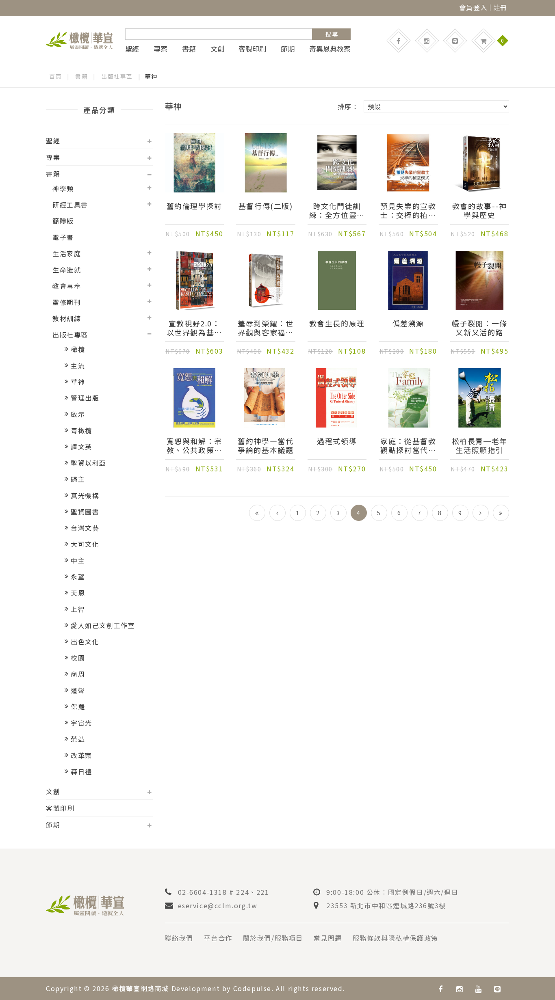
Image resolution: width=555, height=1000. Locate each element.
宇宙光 (81, 723)
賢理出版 (85, 398)
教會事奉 (66, 286)
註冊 (500, 7)
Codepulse (252, 988)
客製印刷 (252, 49)
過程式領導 (337, 441)
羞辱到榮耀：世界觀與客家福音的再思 (265, 328)
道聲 (78, 690)
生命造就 (66, 269)
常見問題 (328, 938)
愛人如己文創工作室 (103, 625)
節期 (288, 49)
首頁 (55, 76)
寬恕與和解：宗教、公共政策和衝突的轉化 (194, 445)
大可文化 (85, 544)
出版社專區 (117, 76)
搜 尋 (331, 34)
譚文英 (81, 446)
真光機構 (85, 495)
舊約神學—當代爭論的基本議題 (265, 445)
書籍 (189, 49)
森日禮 (81, 771)
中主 (78, 560)
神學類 (63, 188)
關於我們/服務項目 (273, 938)
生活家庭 (66, 253)
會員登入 (473, 7)
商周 (78, 674)
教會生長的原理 (337, 323)
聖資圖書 (85, 511)
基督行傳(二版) (265, 206)
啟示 (78, 414)
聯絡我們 (179, 938)
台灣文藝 (85, 528)
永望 (78, 576)
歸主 (78, 479)
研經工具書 (70, 205)
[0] (483, 40)
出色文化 (85, 641)
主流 (78, 365)
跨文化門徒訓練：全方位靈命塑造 (337, 210)
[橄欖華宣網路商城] (79, 39)
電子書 (63, 237)
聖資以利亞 (88, 463)
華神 (78, 382)
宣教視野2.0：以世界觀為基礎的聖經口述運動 (194, 328)
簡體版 (63, 221)
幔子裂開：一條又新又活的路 (479, 328)
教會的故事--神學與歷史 (479, 210)
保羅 (78, 706)
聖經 (132, 49)
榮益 (78, 739)
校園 (78, 658)
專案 (160, 49)
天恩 (78, 593)
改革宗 (81, 755)
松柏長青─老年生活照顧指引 (479, 445)
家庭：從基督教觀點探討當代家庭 (408, 445)
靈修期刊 (66, 302)
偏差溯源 (408, 323)
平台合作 (218, 938)
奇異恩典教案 (330, 49)
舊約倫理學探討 (194, 206)
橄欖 (78, 349)
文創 (217, 49)
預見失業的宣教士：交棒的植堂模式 (408, 210)
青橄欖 (81, 430)
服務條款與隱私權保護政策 (395, 938)
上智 (78, 609)
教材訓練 (66, 318)
